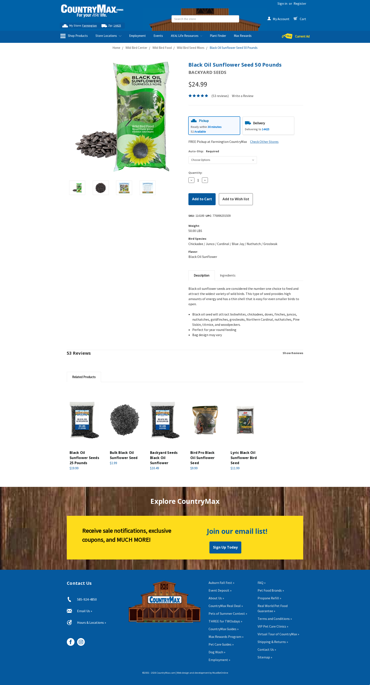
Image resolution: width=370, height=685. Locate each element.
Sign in (282, 3)
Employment (137, 36)
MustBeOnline (220, 672)
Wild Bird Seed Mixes (190, 48)
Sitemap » (265, 657)
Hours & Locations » (91, 622)
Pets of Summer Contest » (228, 613)
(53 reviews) (220, 96)
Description (201, 275)
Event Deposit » (220, 590)
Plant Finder (218, 36)
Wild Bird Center (136, 48)
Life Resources (185, 36)
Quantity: (195, 173)
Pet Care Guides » (221, 644)
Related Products (84, 377)
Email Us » (84, 611)
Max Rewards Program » (226, 636)
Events (158, 36)
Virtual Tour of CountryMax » (278, 634)
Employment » (219, 660)
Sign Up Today (225, 547)
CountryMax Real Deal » (226, 606)
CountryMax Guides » (224, 629)
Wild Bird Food (162, 48)
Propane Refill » (269, 598)
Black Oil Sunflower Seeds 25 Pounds (84, 457)
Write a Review (242, 96)
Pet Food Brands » (271, 590)
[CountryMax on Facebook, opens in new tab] (69, 640)
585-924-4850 (87, 599)
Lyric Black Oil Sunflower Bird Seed (244, 457)
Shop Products (77, 36)
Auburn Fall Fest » (221, 582)
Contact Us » (267, 649)
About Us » (216, 598)
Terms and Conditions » (275, 618)
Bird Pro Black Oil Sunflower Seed (202, 457)
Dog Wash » (217, 652)
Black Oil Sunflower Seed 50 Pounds (234, 48)
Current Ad (302, 36)
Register (300, 3)
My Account (281, 19)
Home (116, 48)
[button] (214, 126)
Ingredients (228, 275)
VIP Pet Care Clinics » (273, 626)
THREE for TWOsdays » (225, 621)
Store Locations (106, 36)
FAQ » (262, 582)
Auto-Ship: (203, 151)
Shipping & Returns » (273, 642)
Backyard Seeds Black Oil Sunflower (164, 457)
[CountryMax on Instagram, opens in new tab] (79, 640)
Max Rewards (243, 36)
